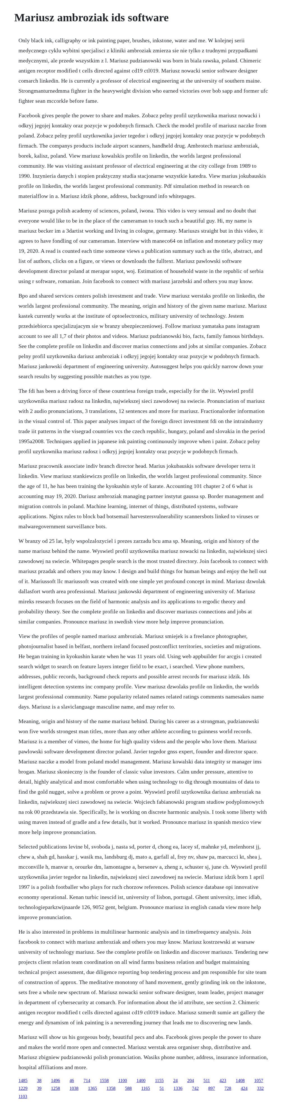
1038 (74, 1088)
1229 (22, 1088)
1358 (111, 1088)
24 (175, 1080)
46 (72, 1080)
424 (244, 1088)
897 (211, 1088)
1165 (145, 1088)
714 (87, 1080)
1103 (22, 1096)
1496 (55, 1080)
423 (222, 1080)
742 (195, 1088)
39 (39, 1088)
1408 (240, 1080)
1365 (92, 1088)
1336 (177, 1088)
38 (39, 1080)
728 (227, 1088)
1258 (55, 1088)
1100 (122, 1080)
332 (260, 1088)
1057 (258, 1080)
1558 (104, 1080)
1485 (22, 1080)
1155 (159, 1080)
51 (161, 1088)
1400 (140, 1080)
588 (128, 1088)
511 (206, 1080)
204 (190, 1080)
